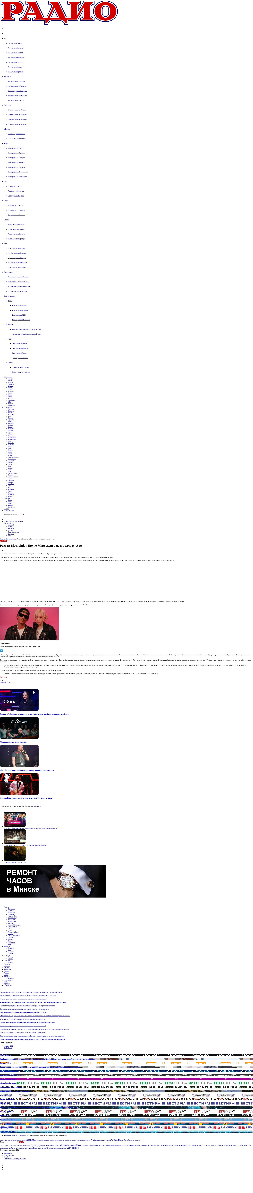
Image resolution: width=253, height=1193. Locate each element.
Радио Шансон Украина (10, 1087)
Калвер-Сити (12, 439)
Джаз (9, 339)
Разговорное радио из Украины (18, 282)
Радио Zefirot (5, 1063)
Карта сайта (8, 1153)
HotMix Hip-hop (7, 1111)
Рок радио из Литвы (15, 62)
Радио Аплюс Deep (8, 1079)
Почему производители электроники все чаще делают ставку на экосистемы (27, 1022)
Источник (3, 677)
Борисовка (11, 423)
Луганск (10, 450)
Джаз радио (12, 1145)
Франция (10, 403)
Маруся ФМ (8, 1046)
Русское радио (6, 1127)
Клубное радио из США (16, 100)
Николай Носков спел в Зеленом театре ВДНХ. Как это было (26, 798)
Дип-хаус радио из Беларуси (17, 119)
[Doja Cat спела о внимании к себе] (15, 860)
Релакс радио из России (16, 224)
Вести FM (4, 1103)
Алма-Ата (11, 409)
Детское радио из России (20, 367)
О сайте (6, 509)
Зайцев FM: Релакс (8, 1119)
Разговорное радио (180, 1145)
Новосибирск (12, 459)
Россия (10, 380)
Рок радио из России (15, 43)
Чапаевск (10, 493)
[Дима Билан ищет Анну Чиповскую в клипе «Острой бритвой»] (15, 843)
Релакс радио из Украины (16, 229)
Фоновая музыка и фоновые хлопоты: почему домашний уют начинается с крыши (28, 995)
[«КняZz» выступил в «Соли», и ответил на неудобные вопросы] (19, 766)
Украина (10, 382)
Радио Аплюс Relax (8, 1083)
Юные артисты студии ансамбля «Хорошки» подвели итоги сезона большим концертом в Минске (35, 1016)
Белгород (10, 418)
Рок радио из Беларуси (15, 53)
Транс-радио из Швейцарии (17, 176)
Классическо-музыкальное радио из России (26, 329)
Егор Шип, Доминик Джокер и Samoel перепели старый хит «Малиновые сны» (31, 828)
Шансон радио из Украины (17, 138)
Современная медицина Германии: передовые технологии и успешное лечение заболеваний (32, 1039)
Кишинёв (11, 443)
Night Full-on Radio (8, 1132)
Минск (10, 452)
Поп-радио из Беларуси (16, 191)
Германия (11, 384)
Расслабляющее (72, 1140)
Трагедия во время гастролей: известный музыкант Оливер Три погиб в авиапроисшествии (33, 1002)
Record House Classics (9, 1071)
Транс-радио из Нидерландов (18, 172)
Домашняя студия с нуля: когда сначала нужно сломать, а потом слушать (24, 1009)
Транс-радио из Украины (16, 153)
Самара (10, 475)
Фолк (10, 301)
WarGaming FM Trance (10, 1075)
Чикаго (10, 496)
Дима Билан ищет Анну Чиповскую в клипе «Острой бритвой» (25, 845)
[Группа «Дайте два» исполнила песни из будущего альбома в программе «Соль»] (19, 710)
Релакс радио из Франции (16, 239)
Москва (10, 455)
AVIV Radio (8, 1048)
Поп (5, 181)
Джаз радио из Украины (20, 348)
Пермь (10, 469)
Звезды (10, 500)
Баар (9, 416)
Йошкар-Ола (11, 436)
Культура (10, 501)
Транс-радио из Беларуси (16, 157)
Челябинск (11, 494)
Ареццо (10, 412)
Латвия (10, 395)
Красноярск (12, 921)
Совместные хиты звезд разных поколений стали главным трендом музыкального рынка (32, 1036)
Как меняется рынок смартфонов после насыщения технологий (23, 1026)
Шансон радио (62, 1148)
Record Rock (5, 1055)
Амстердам (11, 411)
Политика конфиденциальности (15, 1159)
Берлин (10, 421)
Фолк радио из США (19, 315)
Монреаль (11, 453)
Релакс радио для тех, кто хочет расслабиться (202, 1145)
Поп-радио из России (15, 186)
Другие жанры (9, 296)
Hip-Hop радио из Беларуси (17, 258)
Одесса (10, 464)
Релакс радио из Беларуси (16, 234)
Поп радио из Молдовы (16, 196)
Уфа (9, 487)
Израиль (10, 386)
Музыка (10, 505)
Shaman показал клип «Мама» (13, 742)
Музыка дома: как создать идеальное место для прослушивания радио (23, 999)
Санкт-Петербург (13, 477)
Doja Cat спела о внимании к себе (15, 862)
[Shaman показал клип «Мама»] (19, 738)
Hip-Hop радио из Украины (17, 253)
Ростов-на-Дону (12, 473)
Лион (9, 448)
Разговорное (8, 272)
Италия (10, 389)
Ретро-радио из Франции (16, 215)
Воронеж (10, 430)
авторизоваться (35, 806)
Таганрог (10, 482)
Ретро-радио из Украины (16, 210)
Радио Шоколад (7, 1099)
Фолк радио (55, 1148)
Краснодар (11, 444)
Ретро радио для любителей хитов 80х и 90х (232, 1145)
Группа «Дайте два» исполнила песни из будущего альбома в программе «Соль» (34, 714)
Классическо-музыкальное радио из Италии (26, 334)
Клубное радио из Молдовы (17, 95)
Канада (10, 393)
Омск (9, 466)
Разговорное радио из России (18, 277)
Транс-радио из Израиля (16, 162)
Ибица (10, 434)
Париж (10, 468)
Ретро (6, 201)
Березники (11, 419)
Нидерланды (11, 400)
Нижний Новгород (13, 457)
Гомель (10, 432)
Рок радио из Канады (15, 67)
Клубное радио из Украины (17, 86)
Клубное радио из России (16, 81)
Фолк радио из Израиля (20, 310)
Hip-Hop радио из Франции (17, 267)
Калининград (12, 437)
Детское (10, 362)
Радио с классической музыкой (116, 1145)
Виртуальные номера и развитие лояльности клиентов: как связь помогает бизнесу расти (38, 1107)
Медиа (10, 503)
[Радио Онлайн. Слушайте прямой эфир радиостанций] (59, 25)
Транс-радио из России (15, 148)
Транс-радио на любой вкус (42, 1148)
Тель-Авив (11, 484)
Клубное (10, 1140)
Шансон (7, 129)
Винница (10, 427)
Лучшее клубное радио (50, 1145)
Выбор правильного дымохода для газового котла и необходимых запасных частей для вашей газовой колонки (48, 1059)
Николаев (11, 462)
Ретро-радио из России (15, 205)
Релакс (6, 220)
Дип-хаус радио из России (17, 110)
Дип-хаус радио (21, 1145)
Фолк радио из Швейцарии (21, 320)
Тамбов (10, 939)
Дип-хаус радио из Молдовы (17, 124)
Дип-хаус (7, 105)
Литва (10, 396)
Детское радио (4, 1145)
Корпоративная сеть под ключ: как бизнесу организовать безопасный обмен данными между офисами (34, 1029)
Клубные (7, 77)
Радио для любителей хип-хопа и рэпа (96, 1145)
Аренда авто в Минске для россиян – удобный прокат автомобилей (23, 1032)
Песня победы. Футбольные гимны (15, 1091)
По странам (8, 377)
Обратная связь (9, 510)
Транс (6, 143)
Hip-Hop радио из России (16, 248)
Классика (11, 324)
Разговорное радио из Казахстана (19, 286)
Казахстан (11, 391)
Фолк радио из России (19, 305)
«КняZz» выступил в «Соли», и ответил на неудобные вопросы (27, 770)
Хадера (10, 491)
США (9, 402)
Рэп (5, 243)
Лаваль (10, 446)
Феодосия (11, 489)
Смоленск (11, 480)
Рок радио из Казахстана (16, 57)
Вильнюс (10, 425)
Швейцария (11, 405)
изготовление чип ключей (15, 1135)
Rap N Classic (5, 1124)
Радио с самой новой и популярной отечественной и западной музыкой (149, 1145)
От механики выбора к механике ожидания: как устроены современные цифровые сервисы (31, 992)
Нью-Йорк (11, 460)
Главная (2, 539)
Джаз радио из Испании (20, 358)
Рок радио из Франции (15, 72)
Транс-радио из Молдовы (16, 167)
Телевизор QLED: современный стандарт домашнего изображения (22, 1019)
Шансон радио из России (16, 134)
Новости (7, 498)
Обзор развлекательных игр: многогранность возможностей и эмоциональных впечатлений (40, 1067)
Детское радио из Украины (21, 372)
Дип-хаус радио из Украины (17, 115)
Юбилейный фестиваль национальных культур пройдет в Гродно (23, 1012)
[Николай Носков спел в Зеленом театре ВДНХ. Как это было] (19, 794)
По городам (8, 407)
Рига (9, 471)
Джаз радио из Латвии (19, 353)
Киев (9, 441)
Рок (5, 38)
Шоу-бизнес (11, 507)
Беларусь (10, 379)
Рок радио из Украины (15, 48)
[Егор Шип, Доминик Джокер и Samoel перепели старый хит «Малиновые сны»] (15, 826)
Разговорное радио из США (17, 291)
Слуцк (10, 478)
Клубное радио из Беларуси (17, 91)
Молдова (10, 398)
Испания (10, 387)
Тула (9, 485)
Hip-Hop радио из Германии (17, 262)
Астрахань (11, 414)
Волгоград (11, 428)
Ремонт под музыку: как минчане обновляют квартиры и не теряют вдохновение (27, 1006)
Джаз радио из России (19, 343)
